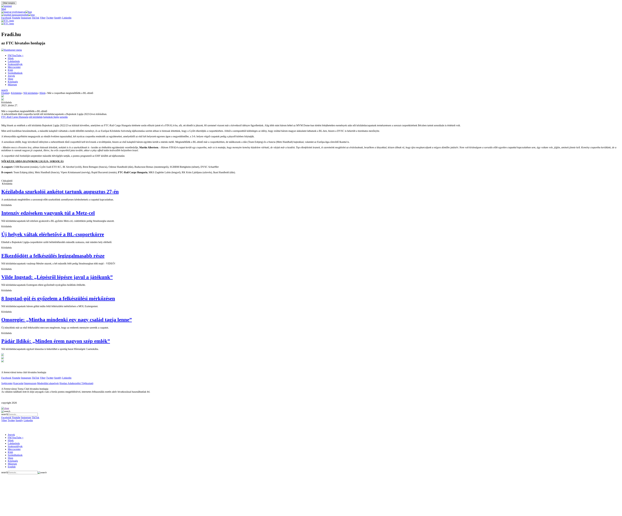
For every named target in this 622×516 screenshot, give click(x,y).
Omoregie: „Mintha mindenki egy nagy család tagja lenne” (66, 320)
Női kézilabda (30, 93)
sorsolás (64, 117)
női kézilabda (36, 117)
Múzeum (12, 84)
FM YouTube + (15, 55)
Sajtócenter (7, 383)
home (5, 426)
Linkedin (66, 17)
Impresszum (30, 383)
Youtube (16, 17)
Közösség (13, 81)
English (12, 466)
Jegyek (11, 75)
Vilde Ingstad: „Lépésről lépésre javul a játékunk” (57, 277)
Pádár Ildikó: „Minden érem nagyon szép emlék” (55, 341)
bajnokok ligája (51, 117)
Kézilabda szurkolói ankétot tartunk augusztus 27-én (60, 191)
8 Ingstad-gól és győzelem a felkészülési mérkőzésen (58, 298)
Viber (43, 17)
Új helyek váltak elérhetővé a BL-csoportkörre (52, 234)
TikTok (35, 17)
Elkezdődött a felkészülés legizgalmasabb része (52, 256)
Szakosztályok (15, 64)
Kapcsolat (18, 383)
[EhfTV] (2, 358)
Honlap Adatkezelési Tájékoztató (76, 383)
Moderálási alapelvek (48, 383)
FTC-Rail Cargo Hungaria (14, 117)
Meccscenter (14, 67)
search (4, 90)
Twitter (49, 17)
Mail (3, 9)
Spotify (58, 17)
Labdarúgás (14, 61)
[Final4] (2, 354)
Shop (10, 78)
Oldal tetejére (9, 3)
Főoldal (5, 93)
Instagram (26, 17)
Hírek (11, 58)
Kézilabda (16, 93)
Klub (10, 70)
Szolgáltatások (15, 73)
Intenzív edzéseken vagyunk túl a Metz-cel (48, 213)
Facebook (6, 17)
